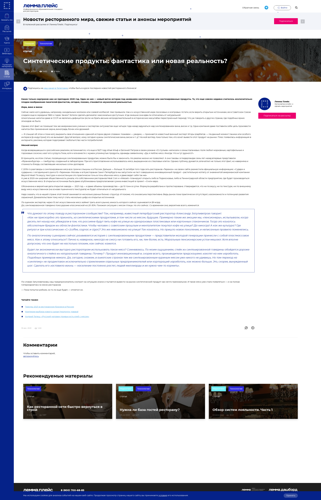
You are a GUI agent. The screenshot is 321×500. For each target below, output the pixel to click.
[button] (18, 21)
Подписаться (286, 21)
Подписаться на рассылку (277, 116)
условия (162, 495)
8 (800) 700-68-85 (72, 490)
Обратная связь (250, 8)
